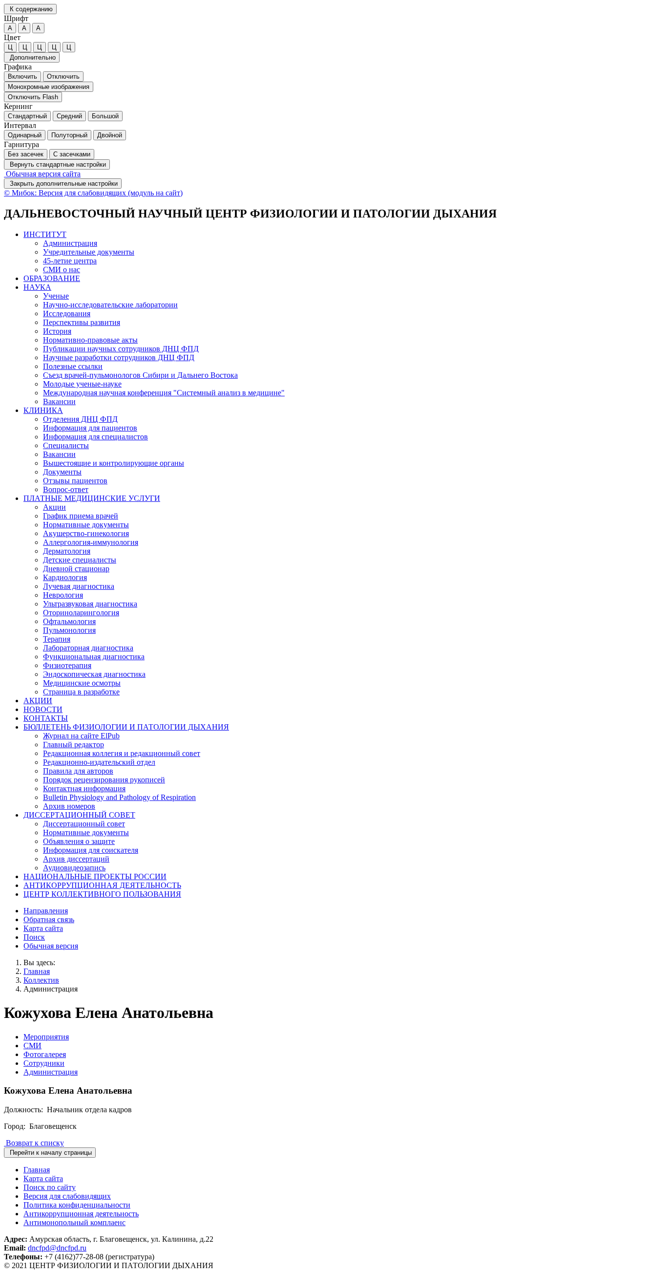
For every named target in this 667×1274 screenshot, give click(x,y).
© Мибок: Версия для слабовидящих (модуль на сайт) (93, 193)
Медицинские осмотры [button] (82, 683)
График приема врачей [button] (80, 516)
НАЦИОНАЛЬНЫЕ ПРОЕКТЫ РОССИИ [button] (95, 876)
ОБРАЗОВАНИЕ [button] (51, 278)
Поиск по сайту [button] (49, 1187)
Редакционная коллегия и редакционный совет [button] (121, 753)
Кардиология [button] (65, 577)
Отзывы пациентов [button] (75, 480)
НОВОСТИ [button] (43, 709)
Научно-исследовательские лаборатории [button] (110, 305)
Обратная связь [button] (48, 919)
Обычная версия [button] (50, 946)
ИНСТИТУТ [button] (44, 234)
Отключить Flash (33, 97)
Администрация (50, 989)
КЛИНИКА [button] (43, 410)
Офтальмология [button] (69, 621)
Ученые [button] (56, 296)
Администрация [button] (70, 243)
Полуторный (69, 135)
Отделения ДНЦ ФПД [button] (80, 419)
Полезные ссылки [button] (73, 366)
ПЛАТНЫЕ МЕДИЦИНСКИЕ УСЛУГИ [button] (91, 498)
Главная (36, 971)
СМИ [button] (32, 1045)
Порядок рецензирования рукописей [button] (104, 780)
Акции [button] (54, 507)
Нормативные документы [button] (86, 524)
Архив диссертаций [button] (76, 859)
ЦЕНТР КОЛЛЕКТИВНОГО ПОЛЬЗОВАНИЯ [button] (102, 894)
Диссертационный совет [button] (84, 824)
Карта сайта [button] (43, 928)
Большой (105, 116)
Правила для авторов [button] (78, 771)
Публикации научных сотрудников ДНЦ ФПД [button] (121, 349)
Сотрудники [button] (43, 1063)
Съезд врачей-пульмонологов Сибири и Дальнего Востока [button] (140, 375)
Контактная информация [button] (84, 788)
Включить (22, 76)
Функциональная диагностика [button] (94, 656)
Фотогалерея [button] (44, 1054)
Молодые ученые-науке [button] (82, 384)
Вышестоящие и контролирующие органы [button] (113, 463)
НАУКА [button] (37, 287)
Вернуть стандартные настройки (57, 164)
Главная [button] (36, 1170)
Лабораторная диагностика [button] (88, 648)
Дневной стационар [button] (76, 568)
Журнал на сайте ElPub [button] (81, 736)
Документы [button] (62, 472)
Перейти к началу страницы (50, 1152)
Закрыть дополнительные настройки (63, 183)
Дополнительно (32, 57)
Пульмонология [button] (69, 630)
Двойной (109, 135)
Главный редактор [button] (73, 744)
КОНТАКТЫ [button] (45, 718)
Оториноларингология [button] (81, 612)
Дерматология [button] (66, 551)
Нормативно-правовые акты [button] (90, 340)
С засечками (71, 154)
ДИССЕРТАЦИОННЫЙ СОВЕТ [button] (79, 815)
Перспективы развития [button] (81, 322)
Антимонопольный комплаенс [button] (74, 1222)
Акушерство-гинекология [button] (86, 533)
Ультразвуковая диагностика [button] (90, 604)
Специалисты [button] (66, 445)
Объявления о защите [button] (79, 841)
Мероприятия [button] (46, 1037)
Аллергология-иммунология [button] (90, 542)
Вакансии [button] (59, 401)
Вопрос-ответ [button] (65, 489)
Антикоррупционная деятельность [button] (81, 1213)
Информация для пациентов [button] (90, 428)
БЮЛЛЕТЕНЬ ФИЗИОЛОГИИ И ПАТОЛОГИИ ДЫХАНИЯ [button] (126, 727)
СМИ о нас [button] (61, 269)
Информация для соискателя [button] (90, 850)
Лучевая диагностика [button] (78, 586)
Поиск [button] (34, 937)
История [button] (57, 331)
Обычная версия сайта (42, 174)
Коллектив (41, 980)
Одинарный (25, 135)
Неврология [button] (63, 595)
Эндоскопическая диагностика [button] (94, 674)
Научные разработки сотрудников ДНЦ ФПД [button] (118, 357)
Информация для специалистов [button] (95, 436)
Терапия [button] (56, 639)
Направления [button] (45, 911)
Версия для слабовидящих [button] (67, 1196)
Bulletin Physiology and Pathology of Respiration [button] (119, 797)
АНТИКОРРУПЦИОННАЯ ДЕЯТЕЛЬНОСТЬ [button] (102, 885)
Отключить (63, 76)
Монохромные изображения (48, 86)
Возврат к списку (34, 1143)
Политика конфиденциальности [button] (76, 1205)
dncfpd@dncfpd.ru (57, 1248)
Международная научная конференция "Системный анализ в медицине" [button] (164, 393)
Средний (69, 116)
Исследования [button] (66, 313)
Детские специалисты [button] (79, 560)
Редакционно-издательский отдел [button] (99, 762)
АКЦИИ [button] (37, 700)
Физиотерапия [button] (67, 665)
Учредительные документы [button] (88, 252)
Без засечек (25, 154)
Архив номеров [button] (69, 806)
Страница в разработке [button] (81, 692)
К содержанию (30, 9)
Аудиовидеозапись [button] (74, 868)
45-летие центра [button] (70, 261)
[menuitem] (343, 252)
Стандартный (27, 116)
